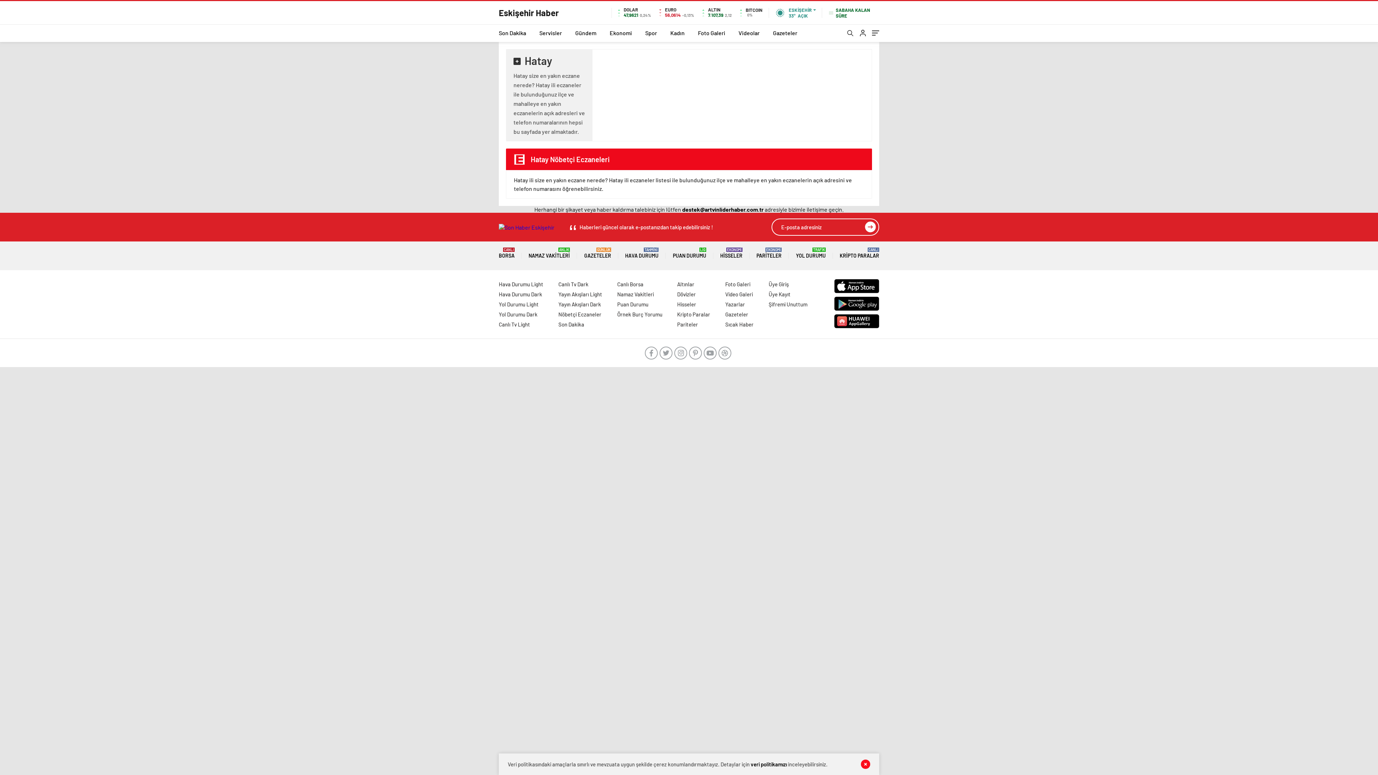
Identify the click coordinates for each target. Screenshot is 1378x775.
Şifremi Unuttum (788, 304)
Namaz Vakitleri (549, 253)
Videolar (749, 32)
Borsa (507, 253)
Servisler (550, 32)
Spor (651, 32)
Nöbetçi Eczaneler (579, 314)
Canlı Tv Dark (573, 284)
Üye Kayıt (780, 294)
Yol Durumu (811, 253)
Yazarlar (735, 304)
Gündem (585, 32)
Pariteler (769, 253)
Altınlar (685, 284)
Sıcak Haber (739, 324)
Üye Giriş (779, 284)
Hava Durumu (641, 253)
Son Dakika (512, 32)
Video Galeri (739, 294)
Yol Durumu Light (519, 304)
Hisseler (731, 253)
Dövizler (686, 294)
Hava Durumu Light (521, 284)
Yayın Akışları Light (580, 294)
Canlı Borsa (630, 284)
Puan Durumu (689, 253)
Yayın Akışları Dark (579, 304)
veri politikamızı (769, 764)
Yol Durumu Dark (518, 314)
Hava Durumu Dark (520, 294)
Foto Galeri (711, 32)
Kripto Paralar (859, 253)
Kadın (677, 32)
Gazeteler (785, 32)
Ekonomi (621, 32)
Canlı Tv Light (514, 324)
